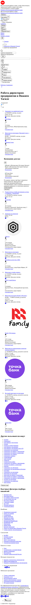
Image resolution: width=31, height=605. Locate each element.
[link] (3, 29)
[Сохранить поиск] (2, 61)
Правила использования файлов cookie (12, 13)
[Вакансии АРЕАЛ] (17, 227)
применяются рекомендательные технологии (14, 586)
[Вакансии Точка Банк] (17, 369)
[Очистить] (3, 56)
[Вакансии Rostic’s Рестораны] (17, 318)
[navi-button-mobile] (2, 38)
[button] (2, 33)
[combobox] (8, 53)
